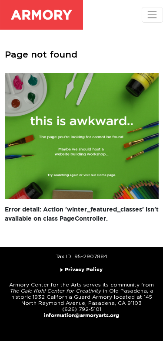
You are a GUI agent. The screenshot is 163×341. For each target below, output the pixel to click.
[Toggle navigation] (152, 14)
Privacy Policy (84, 269)
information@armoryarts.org (81, 315)
